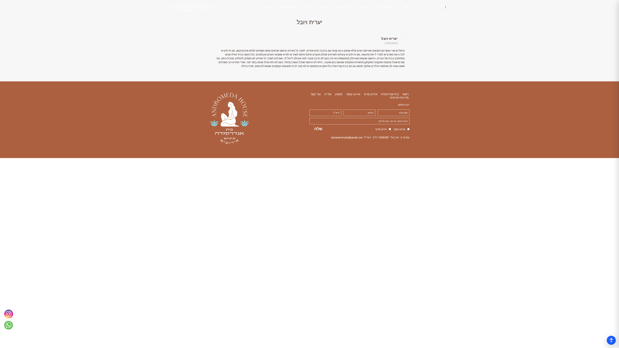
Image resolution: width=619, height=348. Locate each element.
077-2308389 (380, 137)
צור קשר (266, 7)
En (448, 7)
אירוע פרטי (363, 7)
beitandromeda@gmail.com (347, 137)
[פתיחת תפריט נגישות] (611, 340)
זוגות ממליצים (287, 7)
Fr (443, 7)
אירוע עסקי (342, 7)
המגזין (323, 7)
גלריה (307, 7)
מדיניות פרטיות (399, 97)
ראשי (407, 7)
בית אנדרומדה (387, 7)
